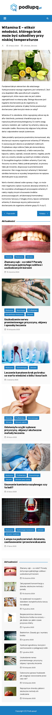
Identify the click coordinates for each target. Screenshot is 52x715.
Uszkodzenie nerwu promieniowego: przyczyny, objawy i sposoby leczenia (25, 322)
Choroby (9, 257)
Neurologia (21, 310)
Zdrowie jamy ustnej (22, 479)
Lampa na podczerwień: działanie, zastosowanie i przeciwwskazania (25, 540)
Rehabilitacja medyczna (14, 314)
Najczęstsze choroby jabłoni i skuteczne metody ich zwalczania (32, 691)
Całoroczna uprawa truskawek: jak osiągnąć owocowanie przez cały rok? (33, 676)
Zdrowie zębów (21, 422)
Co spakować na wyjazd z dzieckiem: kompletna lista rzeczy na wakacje (34, 602)
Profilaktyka (32, 310)
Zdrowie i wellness (12, 534)
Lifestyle (27, 46)
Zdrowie (34, 46)
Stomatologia (22, 368)
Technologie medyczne (25, 530)
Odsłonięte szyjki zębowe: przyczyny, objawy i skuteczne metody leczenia (22, 430)
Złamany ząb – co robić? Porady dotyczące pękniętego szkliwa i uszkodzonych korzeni (23, 265)
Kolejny (42, 213)
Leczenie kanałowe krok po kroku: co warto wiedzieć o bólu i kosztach (25, 374)
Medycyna (19, 257)
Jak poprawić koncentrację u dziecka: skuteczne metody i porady (32, 586)
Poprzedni (11, 213)
